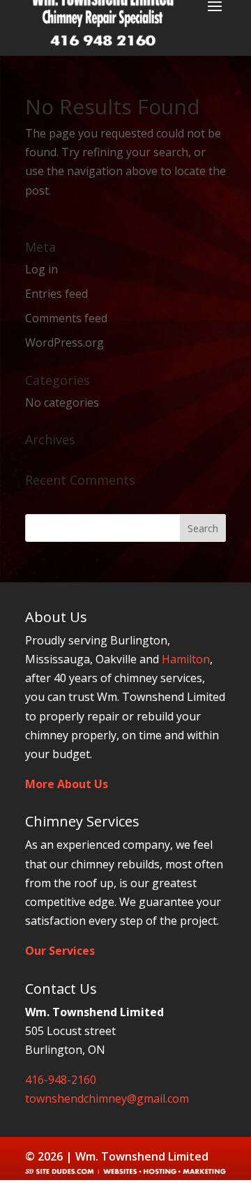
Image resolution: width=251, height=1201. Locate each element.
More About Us (66, 784)
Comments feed (66, 318)
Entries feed (56, 293)
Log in (41, 269)
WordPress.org (64, 342)
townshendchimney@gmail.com (107, 1098)
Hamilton (186, 659)
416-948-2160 (60, 1079)
